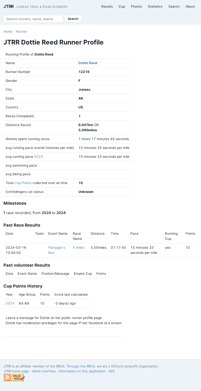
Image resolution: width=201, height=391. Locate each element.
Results (107, 6)
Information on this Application (82, 371)
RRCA (60, 366)
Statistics (155, 6)
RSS (111, 371)
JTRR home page (16, 371)
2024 (38, 157)
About (190, 6)
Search (174, 6)
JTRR (35, 6)
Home (8, 31)
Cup (122, 6)
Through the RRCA (80, 366)
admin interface (44, 371)
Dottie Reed (87, 63)
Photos (136, 6)
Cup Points (23, 183)
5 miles (78, 247)
